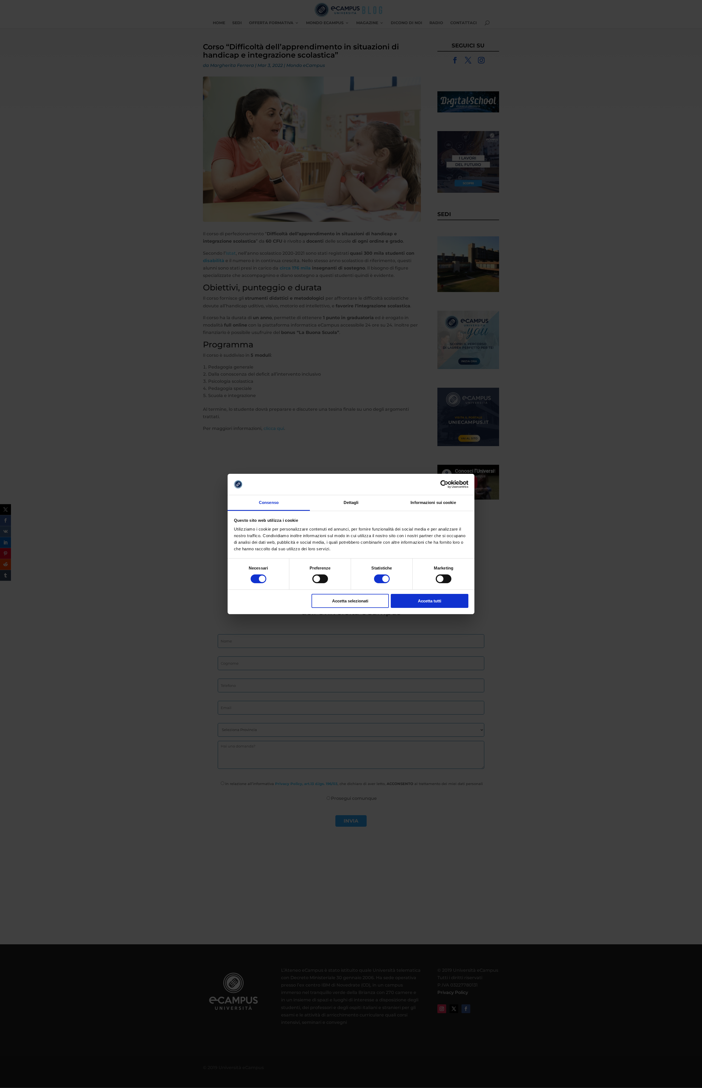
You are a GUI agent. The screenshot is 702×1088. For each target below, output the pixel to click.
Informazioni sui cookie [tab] (433, 502)
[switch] (320, 578)
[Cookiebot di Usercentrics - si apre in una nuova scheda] (444, 484)
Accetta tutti (429, 601)
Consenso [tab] (269, 502)
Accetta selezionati (350, 601)
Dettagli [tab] (351, 502)
